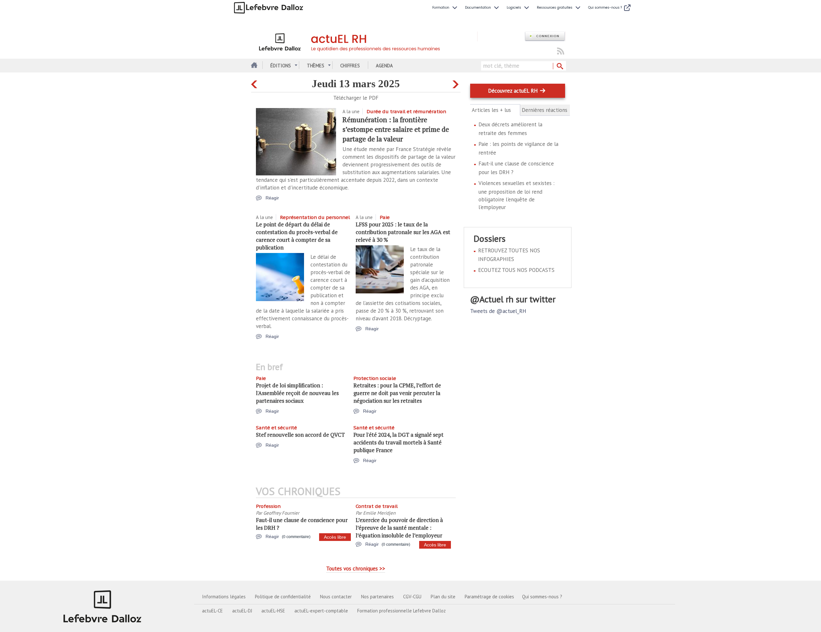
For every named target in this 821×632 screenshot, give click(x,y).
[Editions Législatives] (102, 606)
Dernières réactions (544, 110)
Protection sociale (374, 378)
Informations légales (224, 597)
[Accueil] (364, 41)
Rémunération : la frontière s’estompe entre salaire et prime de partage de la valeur (396, 129)
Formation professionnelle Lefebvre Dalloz (401, 611)
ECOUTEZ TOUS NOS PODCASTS (516, 270)
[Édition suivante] (457, 83)
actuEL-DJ (242, 611)
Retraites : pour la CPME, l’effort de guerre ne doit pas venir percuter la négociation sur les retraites (397, 393)
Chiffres (350, 66)
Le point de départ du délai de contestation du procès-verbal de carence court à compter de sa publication (297, 236)
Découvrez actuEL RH (513, 90)
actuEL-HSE (273, 611)
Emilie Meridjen (379, 513)
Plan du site (443, 597)
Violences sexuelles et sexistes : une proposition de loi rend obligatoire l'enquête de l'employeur (516, 195)
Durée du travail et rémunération (406, 111)
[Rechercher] (559, 66)
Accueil (253, 65)
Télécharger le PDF (355, 97)
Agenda (384, 66)
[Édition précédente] (255, 83)
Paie (385, 217)
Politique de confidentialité (283, 597)
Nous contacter (336, 597)
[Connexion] (545, 36)
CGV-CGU (412, 597)
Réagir (272, 197)
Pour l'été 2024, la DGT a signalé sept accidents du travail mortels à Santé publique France (398, 442)
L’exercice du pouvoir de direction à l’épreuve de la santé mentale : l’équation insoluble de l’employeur (399, 527)
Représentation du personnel (315, 217)
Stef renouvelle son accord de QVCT (300, 434)
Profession (268, 506)
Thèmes (315, 66)
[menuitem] (445, 8)
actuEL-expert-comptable (321, 611)
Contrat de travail (377, 506)
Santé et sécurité (276, 428)
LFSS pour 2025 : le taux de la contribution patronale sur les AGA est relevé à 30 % (403, 232)
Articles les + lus (495, 110)
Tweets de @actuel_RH (498, 311)
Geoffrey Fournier (281, 513)
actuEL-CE (212, 611)
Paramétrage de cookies (489, 597)
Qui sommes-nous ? (542, 597)
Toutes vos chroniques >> (355, 568)
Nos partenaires (377, 597)
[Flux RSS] (560, 51)
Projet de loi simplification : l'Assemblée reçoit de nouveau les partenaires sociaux (297, 393)
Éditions (280, 66)
